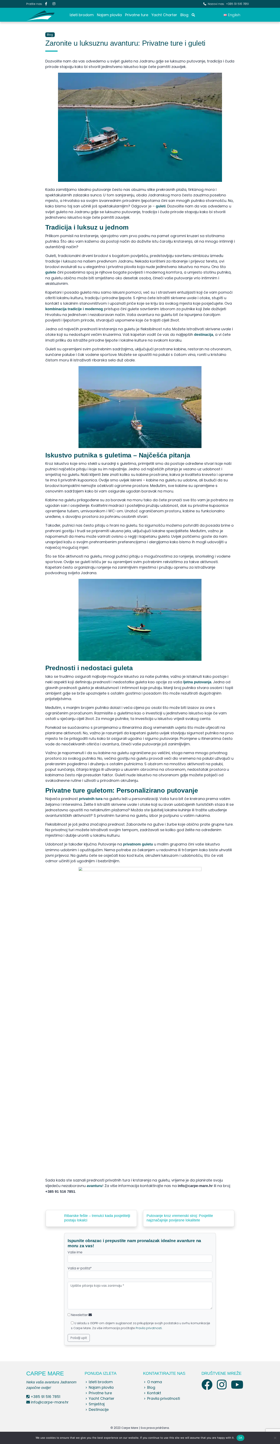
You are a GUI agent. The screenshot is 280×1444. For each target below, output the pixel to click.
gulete (50, 272)
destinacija (203, 335)
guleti (161, 206)
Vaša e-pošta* (80, 1268)
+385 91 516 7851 (237, 4)
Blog (184, 14)
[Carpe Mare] (40, 14)
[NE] (275, 1438)
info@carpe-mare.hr (50, 1402)
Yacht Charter (164, 14)
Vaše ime (75, 1252)
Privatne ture (136, 14)
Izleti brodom (82, 14)
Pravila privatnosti (149, 1328)
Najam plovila (109, 14)
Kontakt (154, 1392)
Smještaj (97, 1404)
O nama (154, 1381)
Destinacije (99, 1409)
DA (240, 1437)
